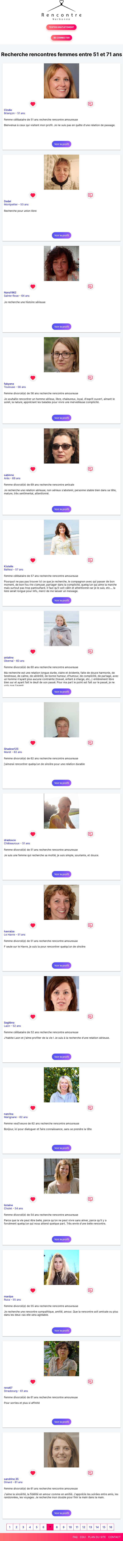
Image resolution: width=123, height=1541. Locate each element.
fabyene (9, 383)
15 (103, 1527)
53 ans (24, 204)
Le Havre (9, 934)
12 (83, 1527)
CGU (83, 1537)
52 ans (17, 1025)
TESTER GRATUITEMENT (61, 27)
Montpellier (11, 204)
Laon (7, 1025)
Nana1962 (10, 292)
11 (77, 1527)
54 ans (19, 1208)
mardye (8, 1296)
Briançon (9, 113)
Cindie (8, 110)
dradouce (10, 840)
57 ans (19, 569)
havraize (9, 931)
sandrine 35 (11, 1479)
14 (97, 1527)
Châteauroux (12, 843)
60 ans (20, 660)
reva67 (8, 1387)
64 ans (25, 295)
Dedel (7, 201)
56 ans (22, 387)
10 (70, 1527)
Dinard (8, 1482)
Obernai (8, 660)
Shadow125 (11, 748)
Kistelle (8, 566)
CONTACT (114, 1537)
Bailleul (8, 569)
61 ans (24, 1390)
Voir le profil (61, 144)
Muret (7, 752)
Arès (6, 478)
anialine (8, 657)
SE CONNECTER (61, 38)
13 (90, 1527)
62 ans (18, 752)
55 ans (17, 1299)
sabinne (9, 475)
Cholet (8, 1208)
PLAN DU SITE (97, 1537)
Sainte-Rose (11, 295)
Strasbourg (10, 1390)
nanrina (8, 1113)
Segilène (9, 1022)
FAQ (75, 1537)
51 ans (21, 113)
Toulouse (9, 387)
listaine (8, 1205)
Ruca (7, 1299)
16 (110, 1527)
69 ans (16, 478)
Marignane (10, 1117)
